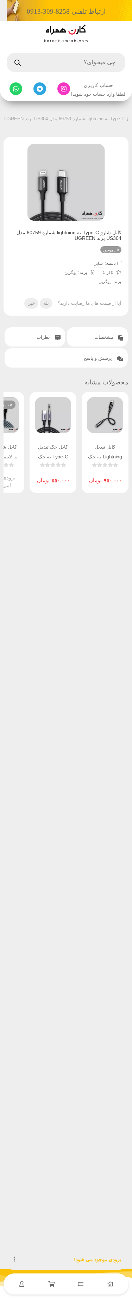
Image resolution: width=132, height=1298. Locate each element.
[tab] (97, 337)
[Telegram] (39, 88)
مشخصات (104, 337)
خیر (31, 303)
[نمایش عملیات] (14, 1259)
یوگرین (70, 272)
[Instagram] (63, 88)
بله (46, 303)
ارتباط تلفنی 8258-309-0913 (66, 11)
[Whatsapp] (16, 88)
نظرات (44, 337)
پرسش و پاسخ (98, 358)
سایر (98, 263)
